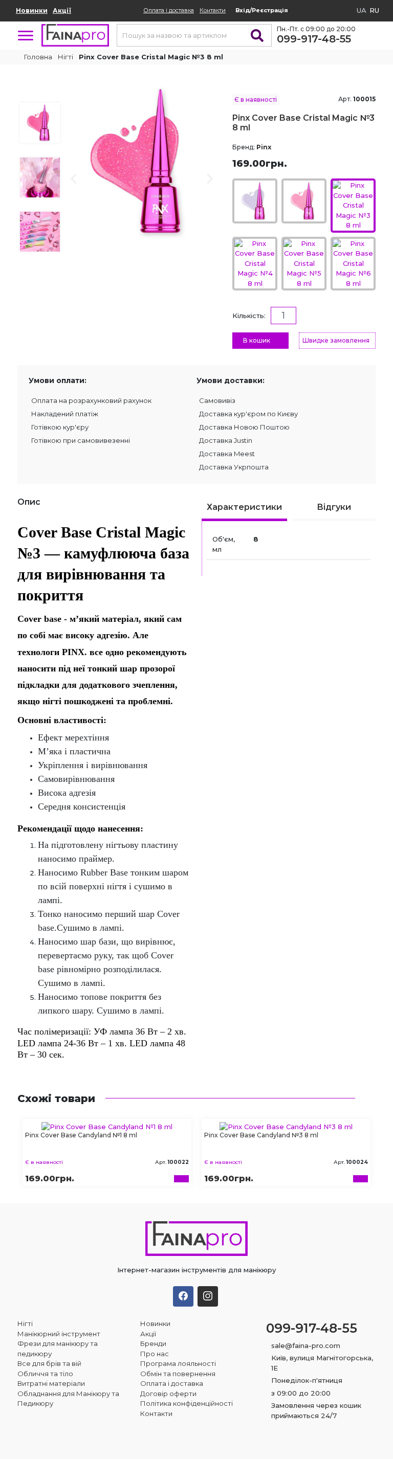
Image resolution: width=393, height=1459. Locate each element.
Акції (62, 10)
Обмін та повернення (177, 1374)
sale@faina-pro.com (305, 1345)
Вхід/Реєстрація (261, 10)
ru (374, 10)
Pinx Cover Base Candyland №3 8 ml (261, 1135)
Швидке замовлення (335, 340)
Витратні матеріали (51, 1383)
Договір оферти (168, 1393)
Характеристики (244, 507)
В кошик (256, 340)
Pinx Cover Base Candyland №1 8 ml (81, 1135)
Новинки (32, 10)
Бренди (153, 1343)
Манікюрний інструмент (58, 1334)
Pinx (263, 147)
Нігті (65, 57)
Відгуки (334, 507)
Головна (37, 57)
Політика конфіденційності (186, 1403)
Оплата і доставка (168, 10)
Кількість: (249, 315)
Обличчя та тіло (45, 1374)
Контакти (213, 10)
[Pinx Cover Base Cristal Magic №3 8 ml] (142, 161)
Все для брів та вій (49, 1363)
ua (361, 10)
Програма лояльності (178, 1363)
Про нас (154, 1354)
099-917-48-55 (314, 39)
